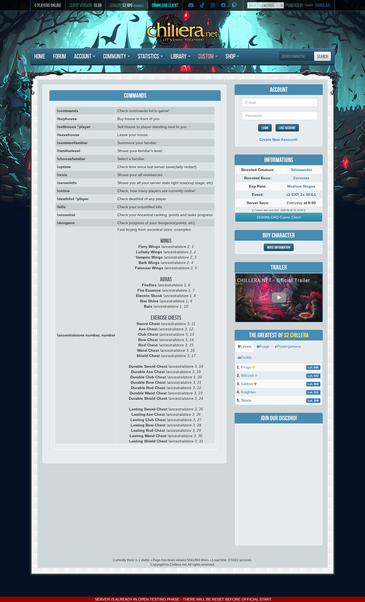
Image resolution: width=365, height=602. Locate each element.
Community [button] (115, 56)
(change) (138, 6)
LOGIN (265, 128)
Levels (245, 346)
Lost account (287, 128)
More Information (278, 247)
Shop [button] (231, 56)
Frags (264, 346)
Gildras (246, 384)
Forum (59, 56)
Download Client (165, 5)
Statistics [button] (149, 56)
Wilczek (247, 375)
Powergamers (289, 346)
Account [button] (83, 56)
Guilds (246, 357)
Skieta (245, 400)
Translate (322, 5)
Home (39, 56)
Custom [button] (206, 56)
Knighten (248, 392)
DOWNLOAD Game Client (279, 217)
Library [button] (179, 56)
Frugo (245, 367)
